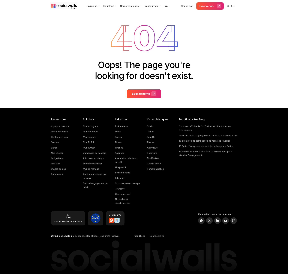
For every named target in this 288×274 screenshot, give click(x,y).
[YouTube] (225, 220)
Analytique (152, 147)
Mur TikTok (88, 142)
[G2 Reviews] (111, 220)
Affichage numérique (93, 158)
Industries (108, 6)
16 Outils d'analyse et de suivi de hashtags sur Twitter (206, 146)
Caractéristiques (129, 6)
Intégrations (57, 158)
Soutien (55, 142)
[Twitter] (209, 220)
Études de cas (58, 168)
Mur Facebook (90, 131)
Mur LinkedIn (89, 137)
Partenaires (57, 174)
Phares (150, 142)
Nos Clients (57, 153)
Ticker (150, 131)
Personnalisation (155, 168)
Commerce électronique (127, 183)
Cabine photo (154, 163)
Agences (119, 153)
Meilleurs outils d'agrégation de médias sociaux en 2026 (208, 135)
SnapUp (151, 137)
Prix (166, 6)
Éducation (120, 178)
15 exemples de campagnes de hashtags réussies (204, 140)
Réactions (152, 153)
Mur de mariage (91, 168)
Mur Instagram (90, 126)
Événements (121, 126)
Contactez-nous (59, 137)
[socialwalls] (64, 6)
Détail (118, 131)
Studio (150, 126)
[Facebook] (201, 220)
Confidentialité (157, 236)
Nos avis (55, 163)
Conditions (139, 236)
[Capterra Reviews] (117, 220)
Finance (119, 147)
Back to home (141, 93)
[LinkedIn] (217, 220)
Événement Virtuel (92, 163)
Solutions (92, 6)
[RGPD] (95, 218)
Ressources (151, 6)
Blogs (54, 147)
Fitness (119, 142)
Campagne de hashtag (94, 153)
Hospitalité (120, 167)
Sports (118, 137)
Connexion (187, 6)
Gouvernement (122, 194)
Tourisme (120, 188)
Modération (153, 158)
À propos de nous (60, 126)
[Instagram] (233, 220)
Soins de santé (122, 172)
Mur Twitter (89, 147)
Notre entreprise (59, 131)
